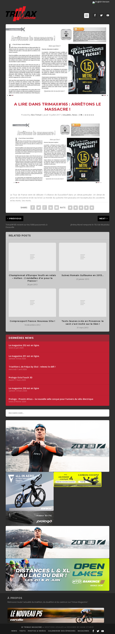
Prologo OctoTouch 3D (20, 377)
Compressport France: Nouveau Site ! (32, 321)
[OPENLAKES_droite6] (57, 589)
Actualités (66, 114)
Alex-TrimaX (36, 114)
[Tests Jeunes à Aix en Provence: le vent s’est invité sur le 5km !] (82, 302)
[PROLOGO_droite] (30, 524)
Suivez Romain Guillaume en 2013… (83, 275)
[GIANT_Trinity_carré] (30, 509)
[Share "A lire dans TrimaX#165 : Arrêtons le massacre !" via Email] (57, 208)
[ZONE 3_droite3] (57, 556)
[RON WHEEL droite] (78, 485)
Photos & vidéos (37, 631)
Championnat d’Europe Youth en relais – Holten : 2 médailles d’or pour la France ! (32, 278)
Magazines (83, 631)
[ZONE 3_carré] (57, 470)
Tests (22, 631)
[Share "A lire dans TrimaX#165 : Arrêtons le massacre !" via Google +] (45, 208)
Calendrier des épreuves (61, 631)
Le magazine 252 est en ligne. (24, 345)
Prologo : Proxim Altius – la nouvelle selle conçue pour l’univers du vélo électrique (51, 399)
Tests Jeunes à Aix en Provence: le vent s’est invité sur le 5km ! (83, 322)
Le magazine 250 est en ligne (24, 388)
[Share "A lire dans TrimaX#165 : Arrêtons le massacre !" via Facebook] (33, 208)
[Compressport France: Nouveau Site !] (32, 302)
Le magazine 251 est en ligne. (24, 356)
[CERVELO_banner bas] (55, 622)
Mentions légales (54, 627)
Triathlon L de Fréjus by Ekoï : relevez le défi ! (32, 366)
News (74, 114)
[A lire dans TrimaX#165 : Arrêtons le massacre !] (57, 60)
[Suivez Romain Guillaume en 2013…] (82, 257)
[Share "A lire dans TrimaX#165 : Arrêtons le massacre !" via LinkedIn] (51, 208)
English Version (102, 1)
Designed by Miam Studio (80, 627)
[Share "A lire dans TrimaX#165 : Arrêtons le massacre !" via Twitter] (39, 208)
